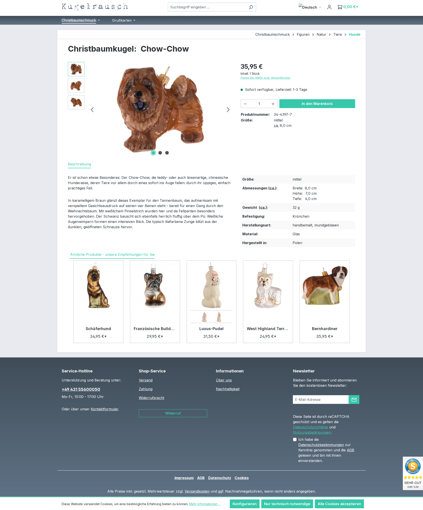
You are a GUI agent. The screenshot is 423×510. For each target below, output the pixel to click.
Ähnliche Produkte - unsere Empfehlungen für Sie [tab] (112, 254)
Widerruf (173, 413)
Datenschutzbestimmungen (321, 445)
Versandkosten (197, 491)
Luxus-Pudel (211, 328)
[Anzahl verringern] (245, 103)
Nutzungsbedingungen (312, 432)
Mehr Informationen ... (204, 504)
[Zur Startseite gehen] (95, 6)
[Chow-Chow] (160, 109)
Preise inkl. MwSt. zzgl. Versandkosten (265, 77)
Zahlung (145, 389)
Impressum (184, 478)
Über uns (224, 380)
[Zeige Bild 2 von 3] (160, 153)
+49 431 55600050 (81, 389)
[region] (149, 109)
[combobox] (207, 7)
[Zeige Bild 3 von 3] (167, 153)
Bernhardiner (325, 328)
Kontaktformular (104, 409)
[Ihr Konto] (329, 6)
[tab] (79, 164)
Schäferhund (98, 328)
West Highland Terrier (268, 328)
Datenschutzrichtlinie (310, 427)
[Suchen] (251, 7)
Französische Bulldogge (155, 328)
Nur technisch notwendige (287, 504)
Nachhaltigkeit (227, 389)
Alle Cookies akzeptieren (339, 504)
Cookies (242, 478)
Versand (145, 380)
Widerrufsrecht (151, 398)
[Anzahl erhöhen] (273, 103)
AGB (350, 450)
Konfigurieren (245, 504)
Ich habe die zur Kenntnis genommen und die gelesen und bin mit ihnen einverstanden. (326, 450)
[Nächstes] (228, 109)
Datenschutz (219, 478)
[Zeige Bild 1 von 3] (153, 153)
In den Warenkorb (317, 103)
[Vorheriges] (92, 109)
